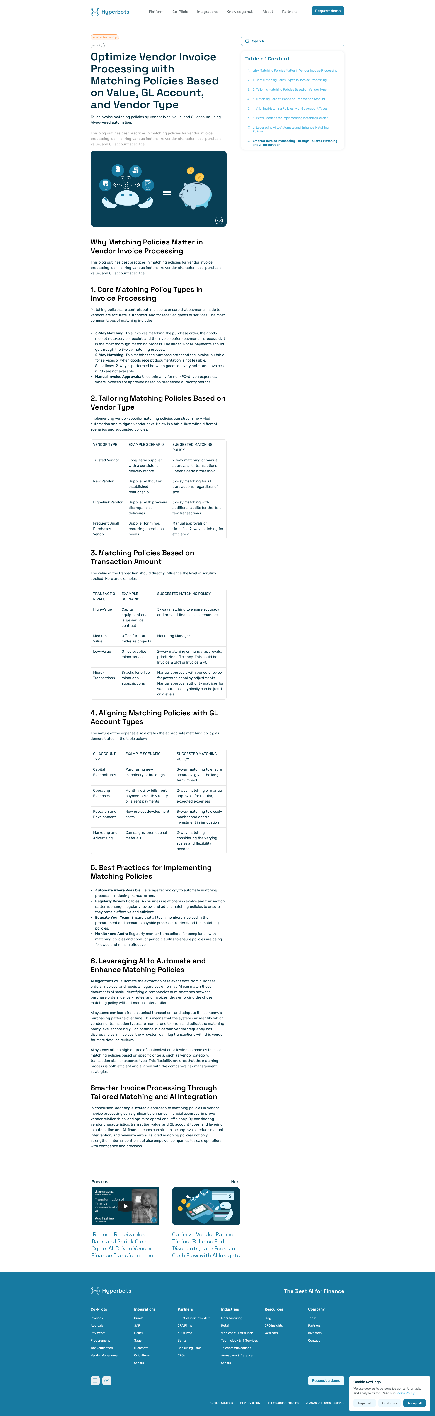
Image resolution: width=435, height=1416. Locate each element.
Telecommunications (236, 1348)
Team (312, 1318)
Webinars (271, 1333)
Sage (138, 1340)
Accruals (97, 1325)
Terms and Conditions (283, 1403)
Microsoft (141, 1348)
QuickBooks (142, 1355)
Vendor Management (106, 1355)
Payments (98, 1333)
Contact (314, 1340)
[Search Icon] (292, 41)
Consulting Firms (189, 1348)
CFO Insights (274, 1325)
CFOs (181, 1355)
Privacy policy (250, 1403)
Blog (268, 1318)
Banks (182, 1340)
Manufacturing (231, 1318)
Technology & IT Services (239, 1340)
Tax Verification (102, 1348)
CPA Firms (185, 1325)
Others (139, 1363)
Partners (314, 1325)
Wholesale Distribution (237, 1333)
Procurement (100, 1340)
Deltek (138, 1333)
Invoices (97, 1318)
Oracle (138, 1318)
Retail (225, 1325)
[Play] (125, 1206)
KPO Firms (185, 1333)
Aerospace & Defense (237, 1355)
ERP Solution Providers (194, 1318)
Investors (315, 1333)
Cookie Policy (404, 1393)
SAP (137, 1325)
